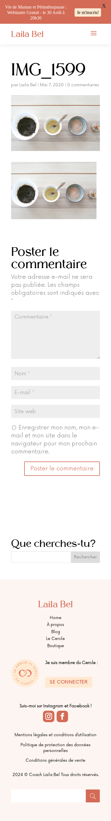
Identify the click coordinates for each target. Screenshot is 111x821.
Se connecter (69, 682)
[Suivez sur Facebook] (62, 716)
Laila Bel (27, 85)
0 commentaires (83, 85)
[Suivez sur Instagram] (48, 716)
